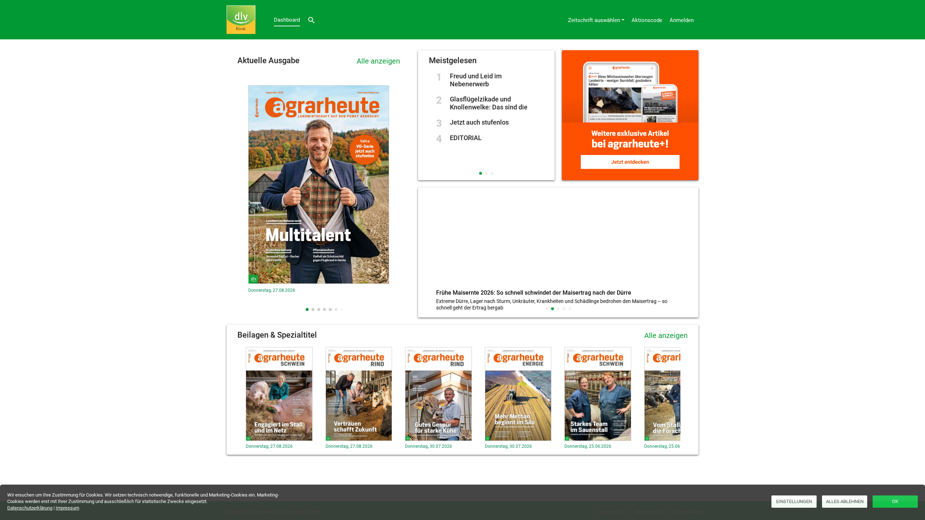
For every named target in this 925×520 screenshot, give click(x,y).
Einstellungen (794, 501)
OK (895, 501)
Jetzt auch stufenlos (479, 122)
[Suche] (311, 19)
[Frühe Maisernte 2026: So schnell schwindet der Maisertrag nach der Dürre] (558, 240)
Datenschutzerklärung (29, 508)
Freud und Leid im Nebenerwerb (476, 80)
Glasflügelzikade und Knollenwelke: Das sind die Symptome (489, 107)
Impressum (67, 508)
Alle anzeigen (378, 61)
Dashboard (287, 20)
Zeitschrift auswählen (594, 20)
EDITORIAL (466, 138)
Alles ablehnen (845, 501)
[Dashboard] (241, 19)
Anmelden (682, 20)
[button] (307, 309)
